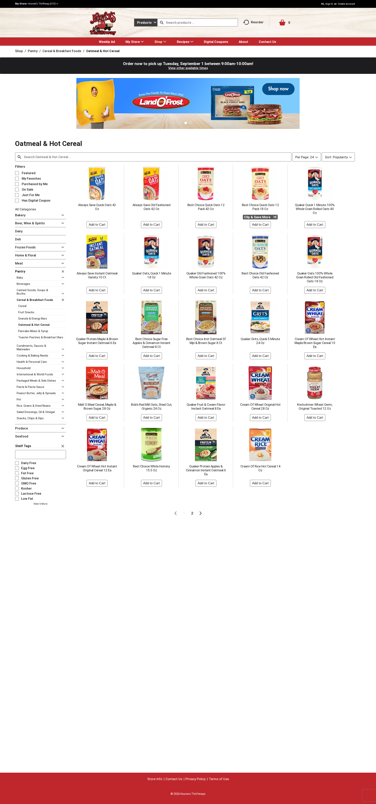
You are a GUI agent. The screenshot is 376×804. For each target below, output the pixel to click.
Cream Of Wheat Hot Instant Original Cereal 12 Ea (97, 468)
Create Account (346, 3)
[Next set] (200, 513)
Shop (19, 51)
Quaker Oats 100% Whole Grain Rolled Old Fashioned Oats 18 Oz (314, 277)
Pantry (33, 51)
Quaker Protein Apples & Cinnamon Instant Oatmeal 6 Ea (206, 470)
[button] (43, 3)
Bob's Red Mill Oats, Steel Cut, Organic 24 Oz (151, 406)
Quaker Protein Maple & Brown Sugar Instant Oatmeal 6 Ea (97, 341)
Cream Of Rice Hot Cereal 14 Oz (260, 468)
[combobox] (145, 22)
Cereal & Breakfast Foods (61, 51)
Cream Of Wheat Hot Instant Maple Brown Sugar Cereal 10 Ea (315, 343)
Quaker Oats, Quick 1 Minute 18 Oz (151, 275)
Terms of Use (219, 779)
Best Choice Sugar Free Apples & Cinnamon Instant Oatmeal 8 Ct (151, 343)
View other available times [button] (188, 68)
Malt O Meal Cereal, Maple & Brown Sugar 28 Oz (97, 406)
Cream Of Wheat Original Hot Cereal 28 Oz (260, 406)
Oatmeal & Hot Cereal (102, 51)
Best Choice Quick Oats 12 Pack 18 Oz (260, 207)
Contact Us (173, 779)
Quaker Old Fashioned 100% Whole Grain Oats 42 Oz (206, 275)
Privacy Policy (195, 779)
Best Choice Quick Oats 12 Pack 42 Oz (206, 207)
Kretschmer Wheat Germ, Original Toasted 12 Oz (314, 406)
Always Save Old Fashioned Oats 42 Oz (152, 207)
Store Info (154, 779)
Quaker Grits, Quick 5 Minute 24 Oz (260, 341)
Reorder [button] (257, 22)
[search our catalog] (161, 22)
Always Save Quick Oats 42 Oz (97, 207)
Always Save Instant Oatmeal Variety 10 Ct (97, 275)
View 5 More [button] (40, 503)
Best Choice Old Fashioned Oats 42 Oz (260, 275)
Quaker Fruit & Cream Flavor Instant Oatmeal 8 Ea (206, 406)
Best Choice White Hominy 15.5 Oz (151, 468)
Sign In (329, 3)
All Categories (25, 209)
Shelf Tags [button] (23, 446)
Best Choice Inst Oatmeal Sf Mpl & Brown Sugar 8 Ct (206, 341)
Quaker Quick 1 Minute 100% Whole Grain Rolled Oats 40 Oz (315, 209)
